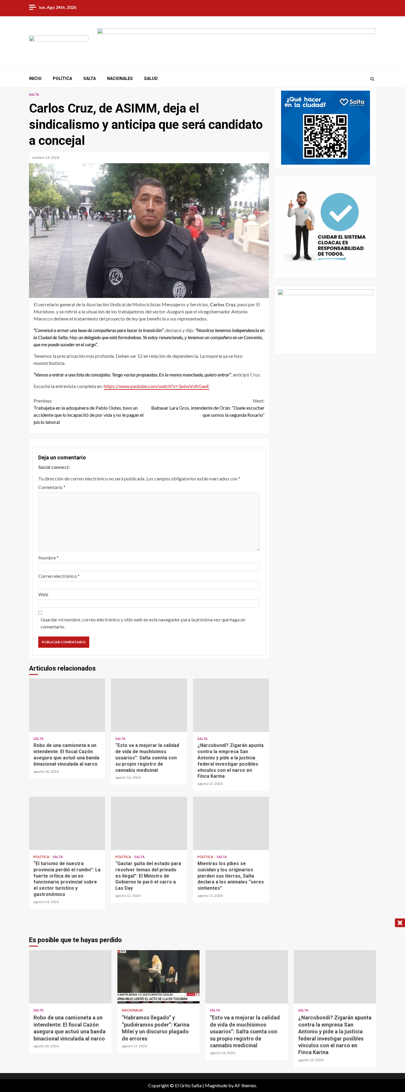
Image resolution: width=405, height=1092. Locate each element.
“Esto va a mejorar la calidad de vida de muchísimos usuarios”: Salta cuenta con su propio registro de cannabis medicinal (149, 705)
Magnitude (216, 1085)
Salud (151, 78)
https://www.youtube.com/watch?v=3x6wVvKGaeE (156, 386)
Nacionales (120, 78)
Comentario (52, 487)
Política (62, 78)
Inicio (35, 78)
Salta (89, 78)
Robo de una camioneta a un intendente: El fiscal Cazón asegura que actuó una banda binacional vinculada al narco (67, 705)
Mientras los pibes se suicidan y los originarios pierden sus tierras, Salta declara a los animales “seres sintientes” (231, 823)
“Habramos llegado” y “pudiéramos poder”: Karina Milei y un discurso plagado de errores (158, 976)
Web (43, 594)
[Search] (372, 78)
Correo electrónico (59, 576)
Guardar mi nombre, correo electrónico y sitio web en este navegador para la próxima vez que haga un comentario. (143, 623)
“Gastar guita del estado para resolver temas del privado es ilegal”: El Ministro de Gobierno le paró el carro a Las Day (149, 823)
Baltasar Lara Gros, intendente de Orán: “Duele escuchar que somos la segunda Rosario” (207, 408)
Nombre (48, 557)
